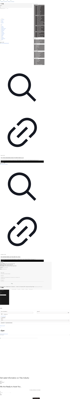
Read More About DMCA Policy (38, 286)
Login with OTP (3, 317)
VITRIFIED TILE (3, 277)
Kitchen (2, 31)
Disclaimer (27, 289)
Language (2, 32)
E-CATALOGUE (3, 273)
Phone (2, 318)
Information (2, 30)
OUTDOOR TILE (3, 278)
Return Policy (23, 289)
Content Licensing (31, 289)
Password (38, 311)
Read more (2, 162)
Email (0, 381)
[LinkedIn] (3, 271)
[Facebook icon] (2, 296)
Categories (2, 19)
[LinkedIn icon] (2, 301)
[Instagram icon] (2, 304)
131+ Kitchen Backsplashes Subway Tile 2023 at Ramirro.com (12, 157)
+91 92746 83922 (5, 267)
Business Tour (3, 29)
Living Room (2, 33)
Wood (2, 39)
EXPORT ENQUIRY (7, 273)
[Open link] (4, 271)
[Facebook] (1, 271)
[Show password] (68, 312)
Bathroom (2, 27)
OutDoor (2, 37)
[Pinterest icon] (2, 302)
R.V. (15, 286)
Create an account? (2, 325)
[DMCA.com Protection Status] (2, 287)
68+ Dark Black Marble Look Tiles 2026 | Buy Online (10, 256)
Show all (2, 22)
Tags (2, 20)
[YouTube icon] (2, 299)
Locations (2, 34)
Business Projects (3, 28)
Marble (2, 35)
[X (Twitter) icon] (2, 298)
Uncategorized (3, 38)
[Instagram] (6, 271)
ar (1, 25)
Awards (2, 26)
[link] (7, 8)
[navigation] (35, 330)
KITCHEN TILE (13, 277)
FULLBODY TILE (18, 277)
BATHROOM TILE (8, 277)
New (2, 36)
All (1, 24)
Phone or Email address (4, 311)
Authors (2, 21)
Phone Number (2, 382)
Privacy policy (19, 289)
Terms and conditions (14, 289)
